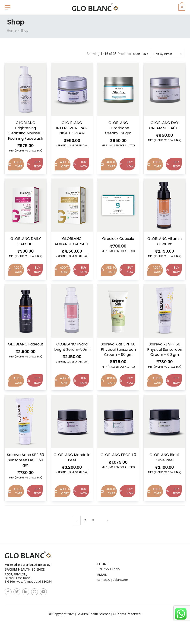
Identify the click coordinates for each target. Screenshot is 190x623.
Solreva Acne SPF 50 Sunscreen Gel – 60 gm (25, 460)
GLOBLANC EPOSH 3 (118, 454)
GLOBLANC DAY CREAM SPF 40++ (164, 125)
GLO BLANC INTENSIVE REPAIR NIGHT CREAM (72, 128)
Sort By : (140, 54)
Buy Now (37, 164)
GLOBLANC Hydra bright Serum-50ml (71, 347)
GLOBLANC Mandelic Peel (72, 457)
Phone (102, 564)
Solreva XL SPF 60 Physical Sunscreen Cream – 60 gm (164, 349)
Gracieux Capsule (118, 238)
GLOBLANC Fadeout (25, 344)
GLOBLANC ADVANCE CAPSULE (71, 241)
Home (12, 30)
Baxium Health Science (25, 570)
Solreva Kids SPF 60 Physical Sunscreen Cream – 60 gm (118, 349)
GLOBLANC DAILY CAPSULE (25, 241)
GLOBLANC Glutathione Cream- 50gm (118, 128)
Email (102, 575)
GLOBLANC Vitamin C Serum (164, 241)
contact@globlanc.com (113, 580)
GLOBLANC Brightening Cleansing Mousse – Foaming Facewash (25, 130)
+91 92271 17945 (108, 569)
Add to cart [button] (65, 164)
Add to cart (19, 164)
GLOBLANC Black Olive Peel (164, 457)
